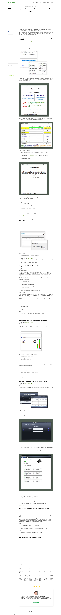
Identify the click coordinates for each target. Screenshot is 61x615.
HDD (33, 2)
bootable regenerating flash (32, 155)
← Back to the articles (11, 75)
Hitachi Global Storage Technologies (30, 222)
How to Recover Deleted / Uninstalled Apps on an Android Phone (12, 67)
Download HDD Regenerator (23, 215)
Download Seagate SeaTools (23, 316)
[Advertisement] (30, 21)
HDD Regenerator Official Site (29, 41)
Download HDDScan (22, 505)
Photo (37, 2)
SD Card (44, 2)
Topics (52, 2)
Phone (40, 2)
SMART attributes (29, 258)
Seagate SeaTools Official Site (29, 268)
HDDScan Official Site (28, 383)
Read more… (36, 602)
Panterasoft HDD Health (29, 322)
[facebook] (8, 31)
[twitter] (10, 31)
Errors (48, 2)
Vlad (10, 29)
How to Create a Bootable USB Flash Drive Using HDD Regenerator (13, 71)
